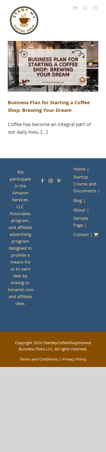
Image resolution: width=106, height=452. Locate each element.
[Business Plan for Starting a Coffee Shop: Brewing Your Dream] (53, 66)
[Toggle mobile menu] (95, 7)
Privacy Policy (74, 359)
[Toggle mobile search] (85, 7)
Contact (81, 235)
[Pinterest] (59, 181)
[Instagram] (51, 181)
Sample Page (80, 222)
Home (79, 169)
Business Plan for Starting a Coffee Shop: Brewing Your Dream (49, 107)
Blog (77, 201)
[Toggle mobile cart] (74, 7)
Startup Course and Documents (84, 184)
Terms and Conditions (39, 359)
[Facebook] (42, 181)
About (79, 210)
